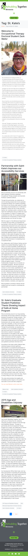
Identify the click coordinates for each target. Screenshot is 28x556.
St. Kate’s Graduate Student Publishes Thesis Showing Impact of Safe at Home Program (13, 305)
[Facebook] (12, 553)
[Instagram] (9, 553)
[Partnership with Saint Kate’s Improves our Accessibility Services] (14, 182)
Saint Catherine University (8, 291)
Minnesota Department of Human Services (12, 505)
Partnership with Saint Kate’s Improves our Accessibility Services (12, 168)
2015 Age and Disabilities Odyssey (11, 401)
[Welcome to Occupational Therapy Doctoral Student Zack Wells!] (14, 58)
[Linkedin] (19, 553)
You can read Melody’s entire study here (11, 384)
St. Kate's (5, 157)
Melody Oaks (5, 389)
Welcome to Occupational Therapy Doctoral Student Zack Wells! (13, 35)
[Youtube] (15, 553)
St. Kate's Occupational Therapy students (12, 160)
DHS (22, 503)
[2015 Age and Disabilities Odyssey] (14, 411)
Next (16, 514)
